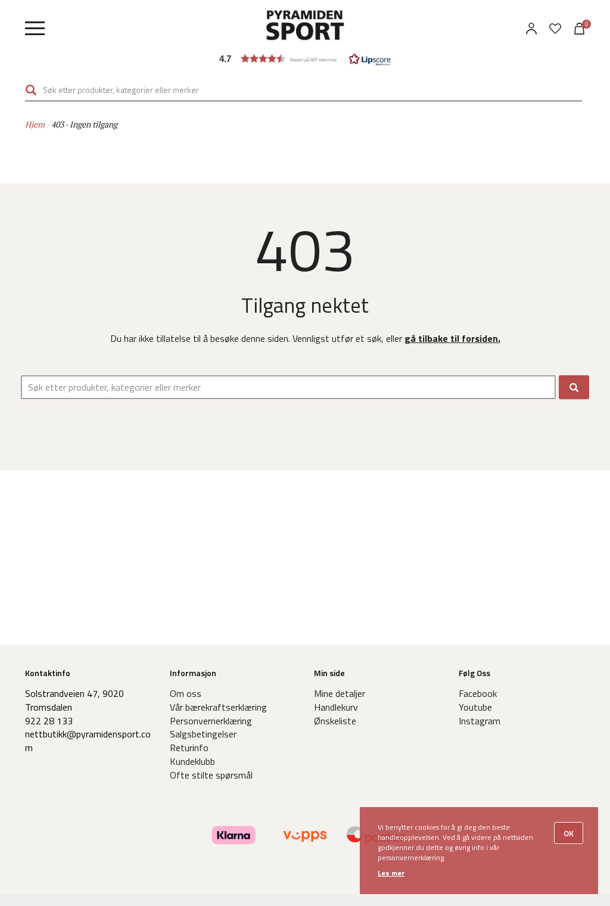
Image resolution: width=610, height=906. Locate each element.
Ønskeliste (335, 720)
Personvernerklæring (211, 720)
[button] (305, 58)
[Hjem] (305, 27)
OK (569, 833)
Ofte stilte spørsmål (211, 775)
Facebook (478, 693)
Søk (31, 90)
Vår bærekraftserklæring (218, 707)
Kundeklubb (192, 761)
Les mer (391, 873)
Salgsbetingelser (203, 733)
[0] (555, 29)
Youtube (475, 707)
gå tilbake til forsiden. (452, 338)
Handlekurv (336, 707)
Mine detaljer (339, 693)
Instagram (479, 720)
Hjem (35, 124)
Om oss (185, 693)
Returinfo (189, 747)
